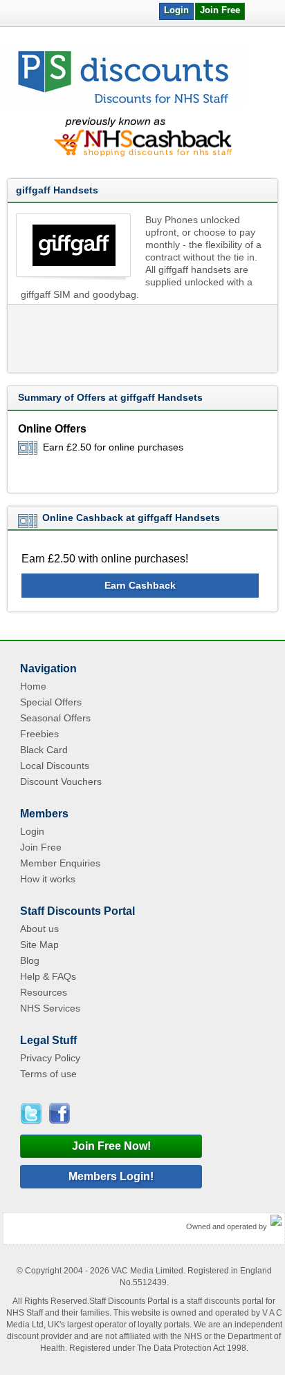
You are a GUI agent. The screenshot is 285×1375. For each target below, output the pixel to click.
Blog (29, 960)
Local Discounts (54, 765)
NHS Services (50, 1008)
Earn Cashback (140, 585)
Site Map (39, 944)
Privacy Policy (50, 1057)
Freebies (39, 733)
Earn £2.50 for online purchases (113, 447)
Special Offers (51, 702)
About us (39, 928)
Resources (43, 992)
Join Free (220, 10)
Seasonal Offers (55, 717)
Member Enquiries (60, 863)
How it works (47, 878)
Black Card (44, 749)
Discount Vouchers (61, 781)
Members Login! (111, 1176)
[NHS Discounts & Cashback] (123, 105)
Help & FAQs (48, 976)
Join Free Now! (111, 1146)
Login (176, 10)
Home (33, 686)
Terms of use (48, 1073)
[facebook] (58, 1113)
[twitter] (33, 1113)
